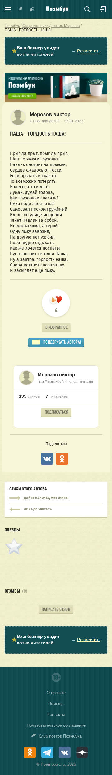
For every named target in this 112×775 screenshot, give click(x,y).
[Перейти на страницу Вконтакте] (65, 752)
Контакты (56, 714)
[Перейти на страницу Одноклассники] (30, 752)
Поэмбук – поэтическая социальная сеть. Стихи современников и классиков (57, 9)
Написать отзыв (56, 609)
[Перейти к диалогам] (32, 9)
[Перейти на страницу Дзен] (82, 752)
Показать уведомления (21, 9)
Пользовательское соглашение (56, 725)
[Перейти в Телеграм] (47, 752)
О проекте (56, 692)
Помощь (56, 703)
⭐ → (56, 51)
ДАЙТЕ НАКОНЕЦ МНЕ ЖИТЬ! (56, 498)
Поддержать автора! (62, 342)
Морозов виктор (50, 114)
